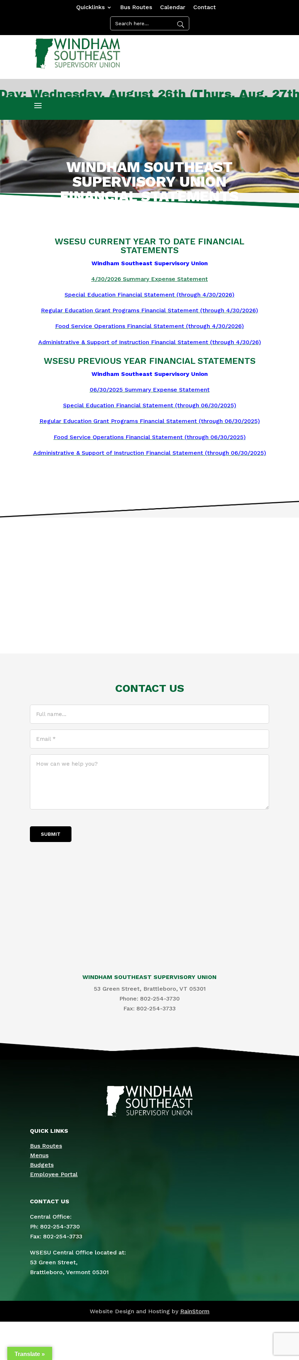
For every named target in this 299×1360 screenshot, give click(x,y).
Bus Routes (136, 8)
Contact (204, 8)
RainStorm (195, 1311)
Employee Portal (54, 1174)
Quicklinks (90, 8)
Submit (51, 834)
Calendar (172, 8)
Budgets (42, 1164)
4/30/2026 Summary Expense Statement (149, 278)
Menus (39, 1155)
